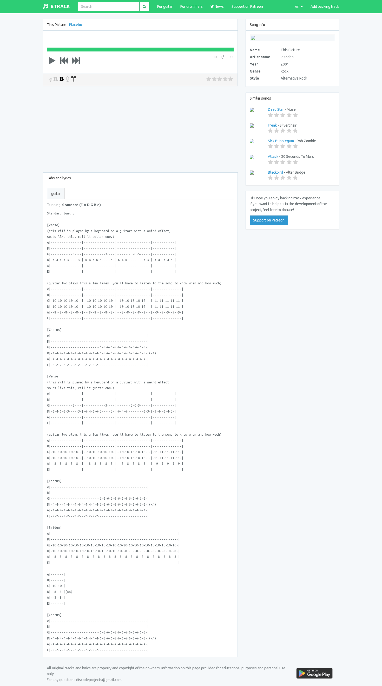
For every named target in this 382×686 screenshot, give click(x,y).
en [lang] (297, 6)
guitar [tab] (56, 194)
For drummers (191, 6)
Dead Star (276, 109)
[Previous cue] (64, 60)
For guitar (165, 6)
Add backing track (325, 6)
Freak (272, 125)
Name (255, 50)
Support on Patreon (247, 6)
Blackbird (275, 172)
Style (254, 78)
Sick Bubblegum (281, 141)
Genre (255, 71)
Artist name (260, 57)
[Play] (52, 60)
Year (254, 64)
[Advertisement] (140, 128)
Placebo (75, 25)
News (219, 6)
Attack (273, 156)
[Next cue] (75, 60)
